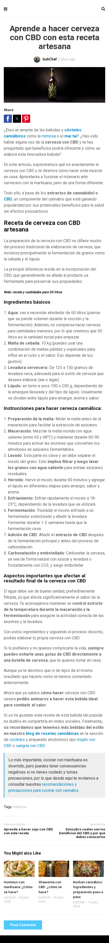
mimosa (49, 136)
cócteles (17, 739)
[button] (8, 119)
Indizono (20, 807)
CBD (8, 199)
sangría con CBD (30, 745)
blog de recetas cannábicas (52, 733)
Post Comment (23, 925)
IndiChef (9, 897)
